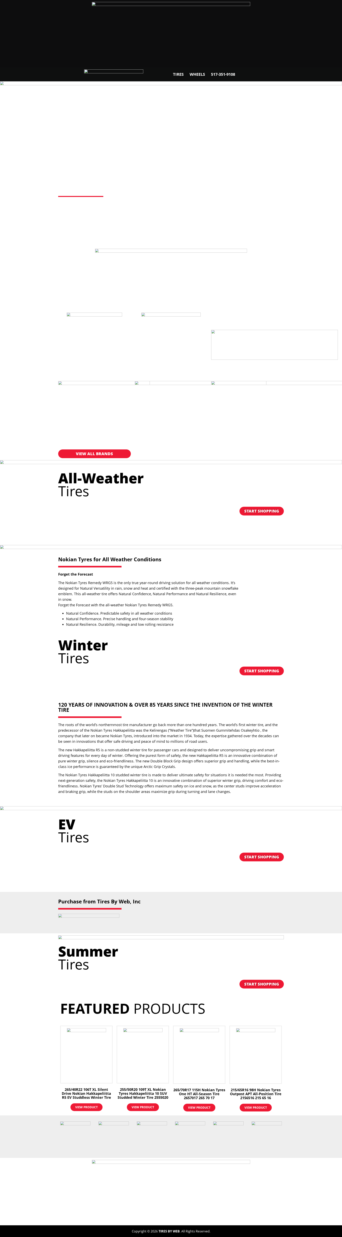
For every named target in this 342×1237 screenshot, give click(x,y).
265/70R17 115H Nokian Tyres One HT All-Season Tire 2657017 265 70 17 (199, 1093)
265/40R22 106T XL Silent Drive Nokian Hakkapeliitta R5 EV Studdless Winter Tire (86, 1093)
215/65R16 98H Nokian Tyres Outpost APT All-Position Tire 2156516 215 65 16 (255, 1093)
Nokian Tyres (97, 182)
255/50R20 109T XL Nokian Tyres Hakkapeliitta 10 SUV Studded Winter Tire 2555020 (143, 1093)
